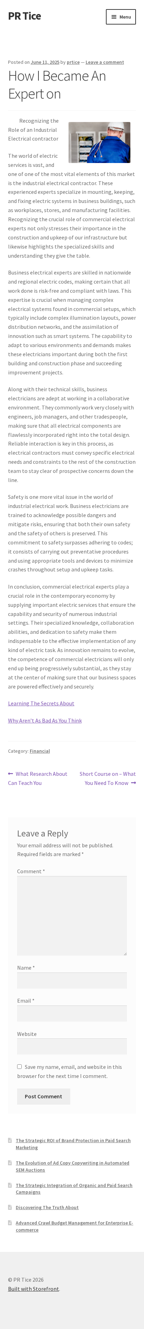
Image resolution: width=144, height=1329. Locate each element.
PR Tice (24, 16)
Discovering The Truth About (47, 1207)
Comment (31, 871)
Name (26, 967)
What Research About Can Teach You (38, 778)
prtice (73, 62)
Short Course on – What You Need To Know (107, 778)
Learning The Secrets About (41, 703)
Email (26, 1000)
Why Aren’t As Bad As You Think (45, 720)
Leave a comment (105, 62)
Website (27, 1033)
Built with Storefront (33, 1288)
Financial (40, 751)
